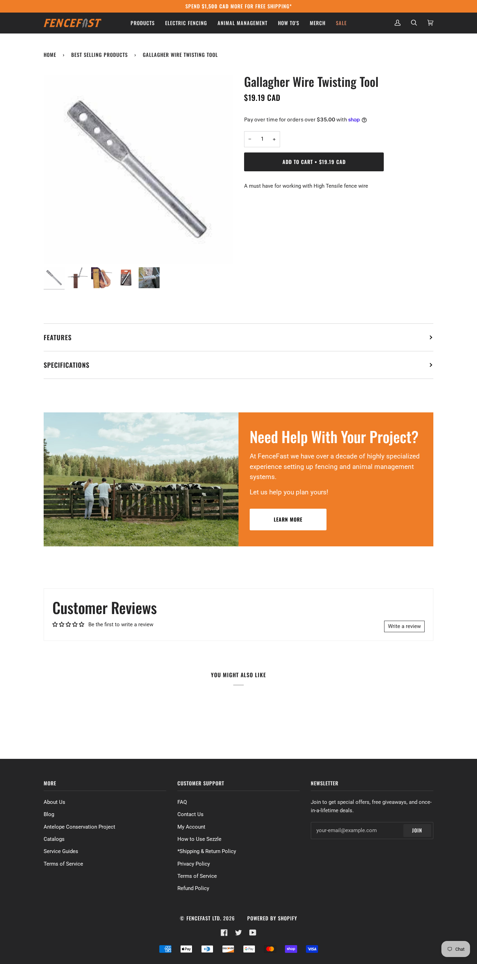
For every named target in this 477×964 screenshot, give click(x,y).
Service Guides (61, 851)
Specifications (66, 364)
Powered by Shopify (272, 918)
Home (50, 54)
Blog (49, 814)
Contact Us (190, 814)
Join (417, 830)
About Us (54, 802)
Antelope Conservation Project (79, 827)
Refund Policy (193, 888)
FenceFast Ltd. (203, 918)
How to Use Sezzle (199, 839)
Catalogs (54, 839)
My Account (191, 827)
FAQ (182, 802)
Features (58, 337)
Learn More (288, 519)
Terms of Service (63, 864)
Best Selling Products (99, 54)
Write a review (404, 626)
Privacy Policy (193, 864)
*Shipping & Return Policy (206, 851)
